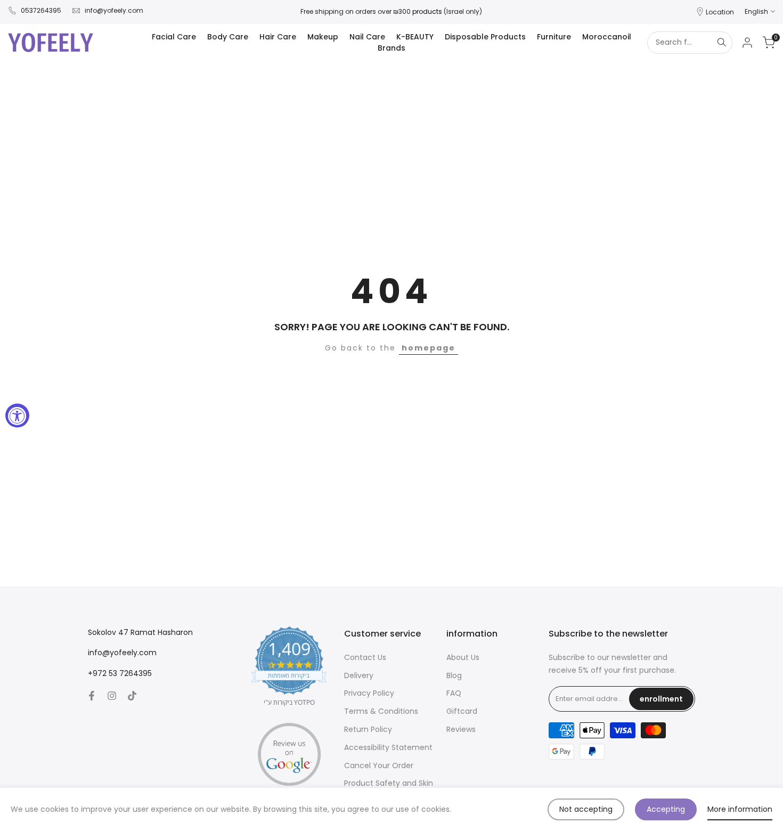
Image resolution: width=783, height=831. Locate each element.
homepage (428, 348)
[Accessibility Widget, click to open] (17, 416)
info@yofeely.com (114, 10)
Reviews (461, 729)
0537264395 (41, 10)
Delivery (358, 675)
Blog (454, 675)
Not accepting (586, 809)
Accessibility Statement (388, 747)
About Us (462, 657)
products (427, 11)
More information (739, 809)
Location (720, 12)
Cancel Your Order (378, 765)
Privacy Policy (369, 693)
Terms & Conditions (381, 711)
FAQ (453, 693)
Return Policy (368, 729)
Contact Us (365, 657)
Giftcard (461, 711)
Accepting (666, 809)
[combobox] (680, 42)
